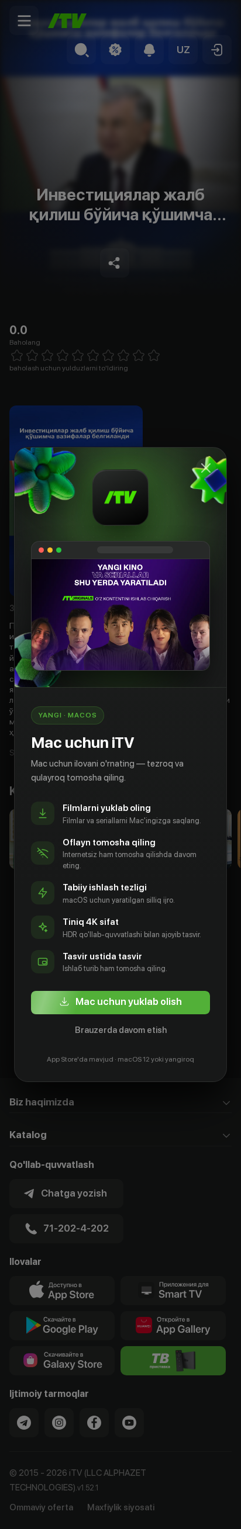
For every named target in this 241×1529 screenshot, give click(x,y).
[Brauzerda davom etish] (206, 468)
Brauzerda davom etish (121, 1030)
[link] (120, 1002)
